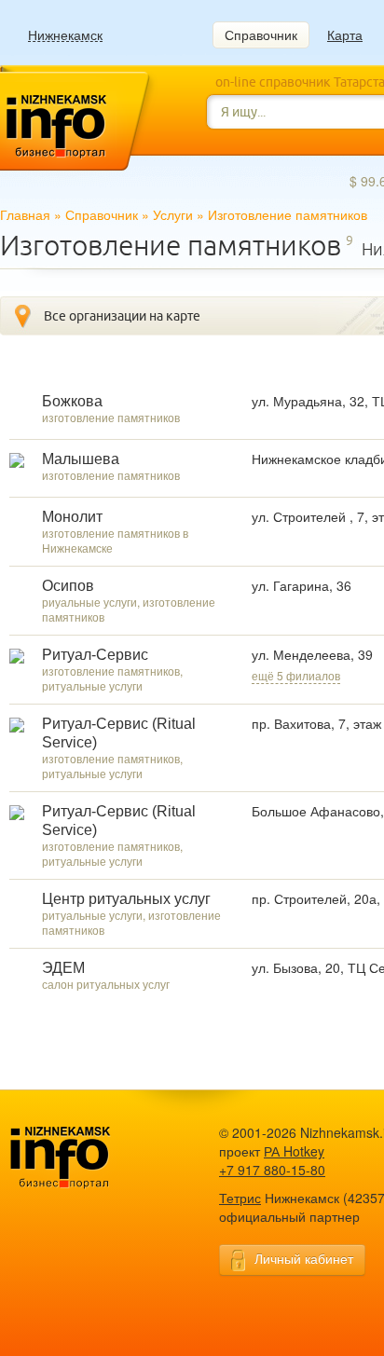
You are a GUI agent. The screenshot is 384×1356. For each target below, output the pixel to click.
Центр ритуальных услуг (126, 899)
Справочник (261, 34)
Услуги (173, 214)
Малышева (80, 459)
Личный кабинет (303, 1258)
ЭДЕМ (63, 968)
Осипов (68, 586)
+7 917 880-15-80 (272, 1169)
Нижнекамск (65, 35)
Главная (25, 214)
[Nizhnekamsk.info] (88, 1158)
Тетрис (240, 1197)
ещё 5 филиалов (296, 675)
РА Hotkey (294, 1151)
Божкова (72, 401)
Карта (345, 34)
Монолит (72, 517)
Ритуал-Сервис (95, 655)
